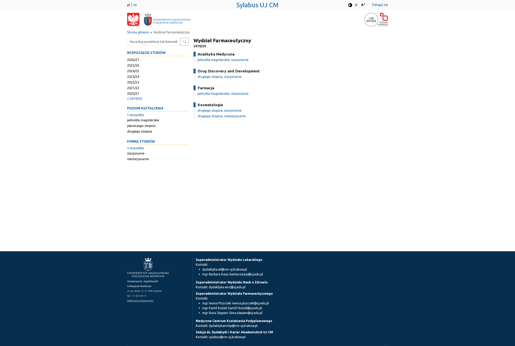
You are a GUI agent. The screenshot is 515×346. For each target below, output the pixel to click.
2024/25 (133, 71)
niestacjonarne (138, 159)
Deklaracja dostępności (140, 300)
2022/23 (133, 82)
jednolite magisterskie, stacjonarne (223, 60)
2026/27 (133, 60)
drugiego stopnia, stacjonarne (219, 76)
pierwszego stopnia (141, 126)
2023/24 (133, 76)
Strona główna (138, 32)
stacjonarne (135, 153)
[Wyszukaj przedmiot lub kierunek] (184, 41)
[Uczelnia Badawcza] (383, 20)
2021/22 (133, 88)
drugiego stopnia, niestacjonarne (222, 116)
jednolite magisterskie (143, 120)
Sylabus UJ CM (257, 4)
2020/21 (133, 93)
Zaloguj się (380, 4)
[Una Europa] (371, 20)
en (135, 5)
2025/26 (133, 65)
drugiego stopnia (139, 131)
